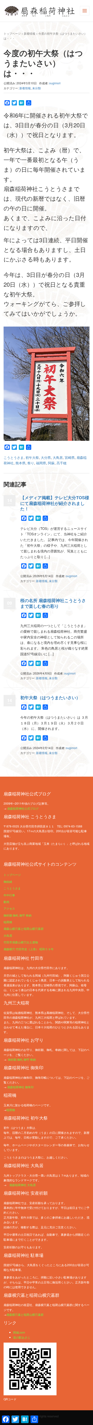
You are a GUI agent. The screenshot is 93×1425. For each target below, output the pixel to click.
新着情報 (29, 33)
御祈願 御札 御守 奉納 (17, 915)
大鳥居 (58, 457)
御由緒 (8, 881)
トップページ (12, 33)
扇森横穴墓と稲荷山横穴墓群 (25, 1314)
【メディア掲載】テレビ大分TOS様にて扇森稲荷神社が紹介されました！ (54, 503)
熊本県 (21, 463)
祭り (30, 463)
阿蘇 (51, 463)
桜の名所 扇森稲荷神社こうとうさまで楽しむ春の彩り (53, 603)
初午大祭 (32, 457)
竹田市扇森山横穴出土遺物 (21, 942)
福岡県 (41, 463)
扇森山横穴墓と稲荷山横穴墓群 (24, 928)
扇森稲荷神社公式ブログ (23, 808)
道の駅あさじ (21, 1337)
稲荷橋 (8, 922)
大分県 (46, 457)
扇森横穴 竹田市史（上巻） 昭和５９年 (29, 949)
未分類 (36, 88)
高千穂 (62, 463)
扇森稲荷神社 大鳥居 (22, 1185)
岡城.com (19, 1332)
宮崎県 (70, 457)
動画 (6, 902)
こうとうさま (14, 457)
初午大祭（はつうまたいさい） (50, 697)
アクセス (9, 908)
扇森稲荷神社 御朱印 (20, 1087)
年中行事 (9, 895)
